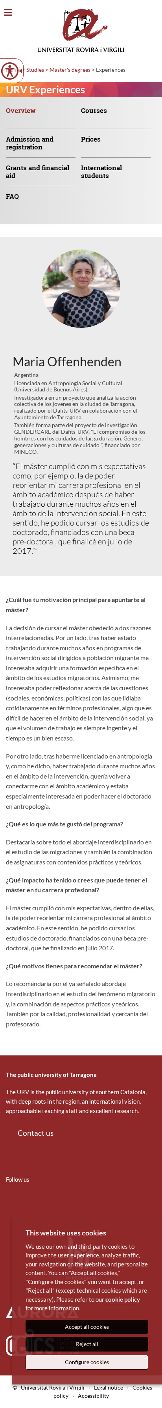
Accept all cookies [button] (87, 1326)
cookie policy (122, 1299)
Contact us (35, 1132)
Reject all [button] (87, 1344)
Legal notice (108, 1387)
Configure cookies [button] (87, 1362)
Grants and (37, 171)
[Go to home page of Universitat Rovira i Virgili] (81, 30)
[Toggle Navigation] (8, 12)
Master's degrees (70, 69)
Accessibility (93, 1395)
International (101, 171)
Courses (94, 110)
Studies (35, 69)
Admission (29, 143)
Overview (21, 110)
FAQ (12, 196)
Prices (91, 139)
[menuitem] (43, 116)
